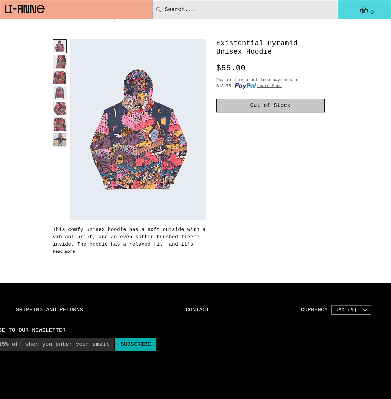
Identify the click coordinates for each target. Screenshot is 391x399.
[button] (369, 10)
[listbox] (351, 310)
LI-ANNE (24, 8)
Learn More (269, 85)
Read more (64, 251)
